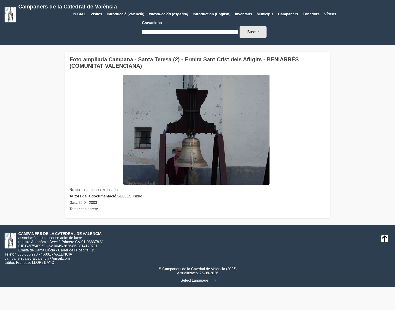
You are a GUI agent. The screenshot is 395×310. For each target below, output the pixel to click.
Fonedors (311, 14)
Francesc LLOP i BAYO (35, 262)
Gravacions (152, 23)
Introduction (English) (211, 14)
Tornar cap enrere (83, 209)
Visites (96, 14)
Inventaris (243, 14)
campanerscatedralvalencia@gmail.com (37, 258)
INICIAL (79, 14)
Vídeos (330, 14)
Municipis (265, 14)
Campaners (288, 14)
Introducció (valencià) (125, 14)
